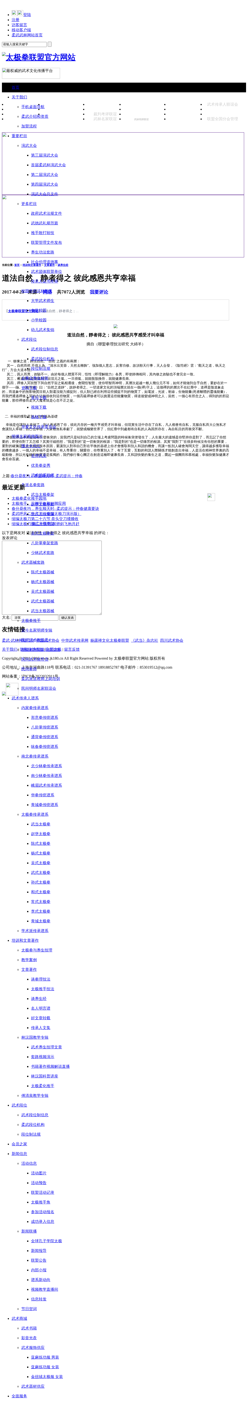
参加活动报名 (42, 1212)
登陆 (27, 15)
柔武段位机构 (42, 359)
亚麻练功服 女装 (45, 1367)
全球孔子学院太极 (46, 1241)
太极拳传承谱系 (34, 814)
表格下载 (38, 417)
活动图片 (38, 1173)
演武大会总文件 (44, 194)
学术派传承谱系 (34, 931)
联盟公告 (38, 1260)
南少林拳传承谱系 (46, 776)
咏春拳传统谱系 (44, 746)
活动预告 (38, 1183)
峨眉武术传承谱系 (46, 785)
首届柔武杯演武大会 (48, 165)
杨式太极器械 (42, 582)
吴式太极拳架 (42, 533)
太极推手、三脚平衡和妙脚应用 (39, 503)
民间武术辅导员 (34, 659)
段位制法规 (40, 368)
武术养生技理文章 (46, 1047)
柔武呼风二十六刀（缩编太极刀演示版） (46, 514)
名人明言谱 (40, 1008)
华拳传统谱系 (42, 795)
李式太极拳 (40, 911)
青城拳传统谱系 (44, 805)
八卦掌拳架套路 (44, 543)
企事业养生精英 (34, 378)
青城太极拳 (40, 921)
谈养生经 (38, 999)
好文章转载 (40, 1018)
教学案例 (29, 960)
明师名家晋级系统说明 (40, 650)
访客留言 (19, 25)
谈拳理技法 (40, 979)
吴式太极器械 (42, 591)
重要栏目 (19, 136)
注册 (15, 20)
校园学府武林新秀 (36, 291)
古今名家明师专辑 (36, 630)
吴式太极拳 (40, 863)
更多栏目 (29, 204)
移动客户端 (21, 30)
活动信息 (29, 1163)
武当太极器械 (42, 611)
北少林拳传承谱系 (46, 766)
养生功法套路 (42, 252)
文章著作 (29, 969)
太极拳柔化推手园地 (29, 498)
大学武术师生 (42, 301)
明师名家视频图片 (27, 436)
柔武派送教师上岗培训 (40, 679)
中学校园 (38, 310)
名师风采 (38, 456)
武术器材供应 (33, 1386)
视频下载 (38, 407)
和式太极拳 (40, 892)
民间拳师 (29, 669)
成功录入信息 (42, 1221)
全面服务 (19, 1396)
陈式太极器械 (42, 572)
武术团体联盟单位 (46, 271)
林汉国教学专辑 (34, 1037)
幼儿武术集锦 (42, 330)
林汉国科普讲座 (44, 1076)
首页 (15, 87)
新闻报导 (38, 1251)
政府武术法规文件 (46, 213)
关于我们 (19, 97)
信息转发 (38, 1299)
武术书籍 (29, 1328)
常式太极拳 (40, 902)
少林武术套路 (42, 553)
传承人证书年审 (44, 281)
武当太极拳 (40, 824)
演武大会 (29, 145)
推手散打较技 (42, 233)
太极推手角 (40, 1202)
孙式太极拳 (40, 882)
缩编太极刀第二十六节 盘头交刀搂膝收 (45, 519)
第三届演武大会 (44, 155)
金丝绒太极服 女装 (47, 1377)
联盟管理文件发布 (46, 242)
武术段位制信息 (44, 349)
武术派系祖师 (42, 475)
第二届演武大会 (44, 175)
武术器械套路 (33, 562)
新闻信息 (19, 1154)
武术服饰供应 (33, 1348)
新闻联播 (29, 1231)
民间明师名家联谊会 (38, 688)
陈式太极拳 (40, 843)
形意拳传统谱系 (44, 717)
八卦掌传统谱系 (44, 727)
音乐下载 (38, 398)
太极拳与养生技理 (36, 950)
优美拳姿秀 (40, 465)
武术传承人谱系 (25, 698)
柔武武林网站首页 (27, 35)
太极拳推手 (31, 620)
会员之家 (19, 1144)
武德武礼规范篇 (44, 223)
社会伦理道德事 (44, 262)
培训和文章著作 (25, 940)
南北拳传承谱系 (34, 756)
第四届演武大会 (44, 184)
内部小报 (38, 1270)
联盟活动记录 (42, 1192)
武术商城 (19, 1318)
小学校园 (38, 320)
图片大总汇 (31, 446)
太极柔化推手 (42, 1086)
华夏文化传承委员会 (38, 427)
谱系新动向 (40, 1280)
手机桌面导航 (33, 107)
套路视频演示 (42, 1057)
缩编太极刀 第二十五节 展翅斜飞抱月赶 (45, 524)
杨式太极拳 (40, 853)
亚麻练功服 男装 (45, 1357)
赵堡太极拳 (40, 834)
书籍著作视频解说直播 (50, 1066)
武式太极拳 (40, 873)
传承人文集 (40, 1028)
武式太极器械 (42, 601)
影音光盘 (29, 1338)
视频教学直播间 (44, 1289)
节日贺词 (29, 1309)
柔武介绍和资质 (34, 116)
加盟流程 (29, 126)
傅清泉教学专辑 (34, 1095)
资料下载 (29, 388)
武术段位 (29, 339)
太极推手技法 (42, 989)
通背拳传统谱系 (44, 737)
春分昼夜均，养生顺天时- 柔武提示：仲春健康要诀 (55, 509)
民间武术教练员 (34, 640)
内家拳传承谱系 (34, 708)
